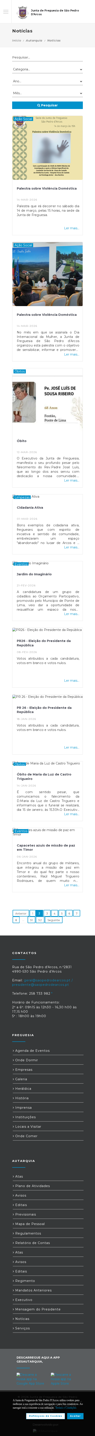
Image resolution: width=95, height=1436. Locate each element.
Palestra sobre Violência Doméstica (47, 188)
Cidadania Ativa (30, 508)
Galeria (20, 1079)
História (21, 1098)
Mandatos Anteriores (33, 1290)
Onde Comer (26, 1136)
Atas (18, 1176)
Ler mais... (71, 228)
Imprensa (23, 1108)
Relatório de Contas (32, 1243)
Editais (20, 1205)
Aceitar (75, 1416)
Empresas (23, 1070)
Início (16, 40)
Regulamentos (27, 1233)
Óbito (22, 441)
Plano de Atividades (32, 1186)
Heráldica (22, 1089)
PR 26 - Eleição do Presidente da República (44, 710)
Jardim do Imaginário (34, 574)
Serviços (22, 1328)
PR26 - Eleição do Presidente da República (44, 643)
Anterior (21, 913)
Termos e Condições (65, 1407)
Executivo (23, 1300)
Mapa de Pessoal (29, 1224)
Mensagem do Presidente (37, 1309)
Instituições (25, 1117)
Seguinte (54, 920)
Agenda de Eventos (32, 1051)
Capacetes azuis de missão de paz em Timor (46, 847)
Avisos (20, 1195)
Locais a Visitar (27, 1127)
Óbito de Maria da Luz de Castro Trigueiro (44, 776)
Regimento (24, 1281)
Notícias (21, 1319)
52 (40, 920)
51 (31, 920)
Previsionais (25, 1214)
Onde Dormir (26, 1060)
